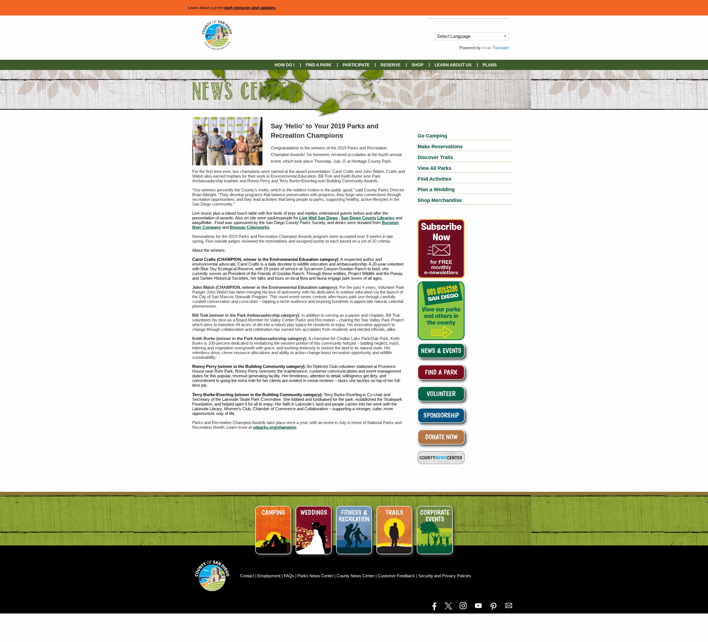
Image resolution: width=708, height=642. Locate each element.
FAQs (289, 575)
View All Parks (434, 168)
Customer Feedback (397, 575)
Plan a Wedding (436, 189)
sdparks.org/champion (274, 427)
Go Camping (432, 136)
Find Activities (434, 179)
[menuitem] (285, 65)
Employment (269, 575)
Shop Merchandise (440, 200)
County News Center (356, 575)
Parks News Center (316, 575)
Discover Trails (435, 157)
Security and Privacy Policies (444, 575)
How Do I (285, 65)
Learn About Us (453, 65)
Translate (500, 47)
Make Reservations (440, 146)
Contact (247, 575)
